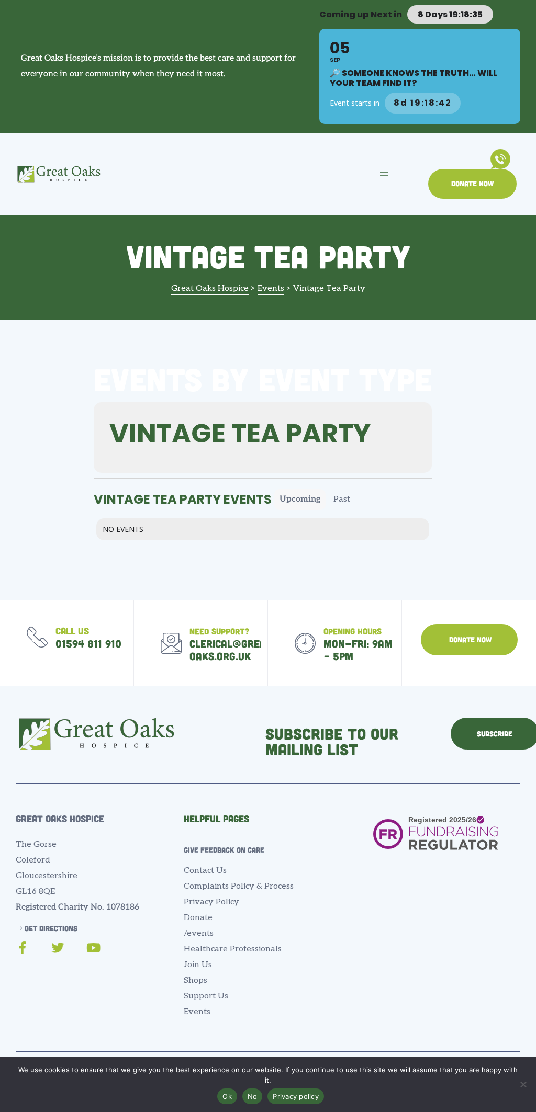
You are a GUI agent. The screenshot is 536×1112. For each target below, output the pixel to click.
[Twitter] (57, 947)
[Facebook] (22, 947)
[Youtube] (93, 947)
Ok (227, 1096)
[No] (523, 1084)
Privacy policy (296, 1096)
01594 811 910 (88, 643)
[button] (472, 184)
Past (341, 499)
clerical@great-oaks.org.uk (234, 649)
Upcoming (300, 499)
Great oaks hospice (60, 818)
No (253, 1096)
